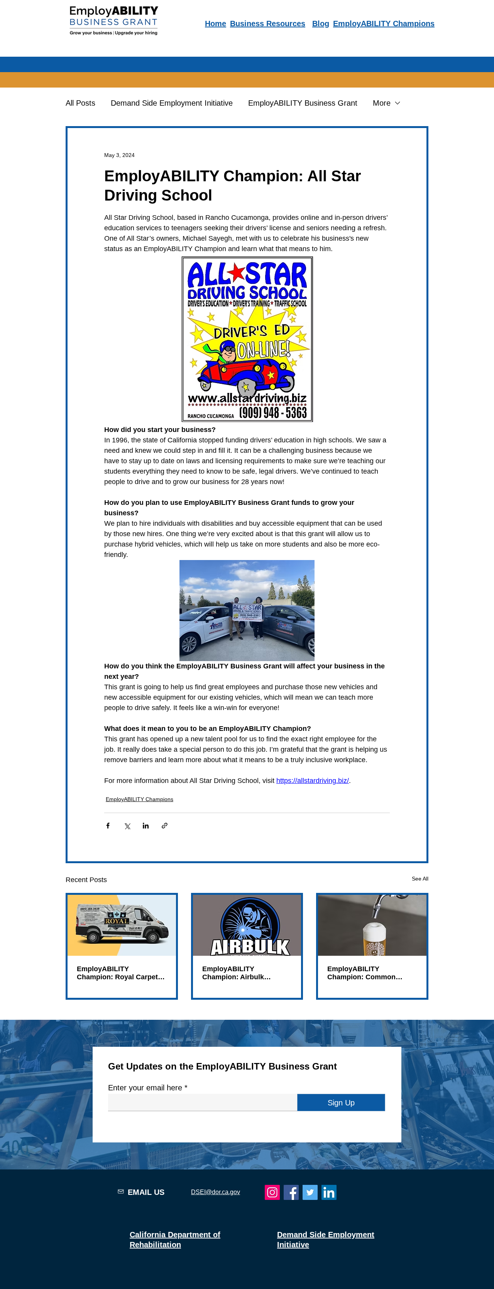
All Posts (80, 103)
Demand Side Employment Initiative (172, 103)
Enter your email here (145, 1088)
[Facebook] (291, 1192)
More (382, 103)
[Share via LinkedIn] (145, 825)
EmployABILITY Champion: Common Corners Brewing (361, 973)
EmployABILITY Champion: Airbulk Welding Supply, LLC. (237, 973)
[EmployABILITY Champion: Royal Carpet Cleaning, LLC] (122, 925)
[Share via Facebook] (108, 825)
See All (420, 879)
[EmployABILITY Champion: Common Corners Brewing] (372, 925)
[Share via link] (164, 825)
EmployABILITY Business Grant (302, 103)
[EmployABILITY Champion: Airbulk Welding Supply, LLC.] (247, 925)
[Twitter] (310, 1192)
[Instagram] (272, 1192)
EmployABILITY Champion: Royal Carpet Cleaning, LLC (117, 973)
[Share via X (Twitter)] (126, 825)
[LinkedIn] (329, 1192)
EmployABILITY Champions (139, 799)
